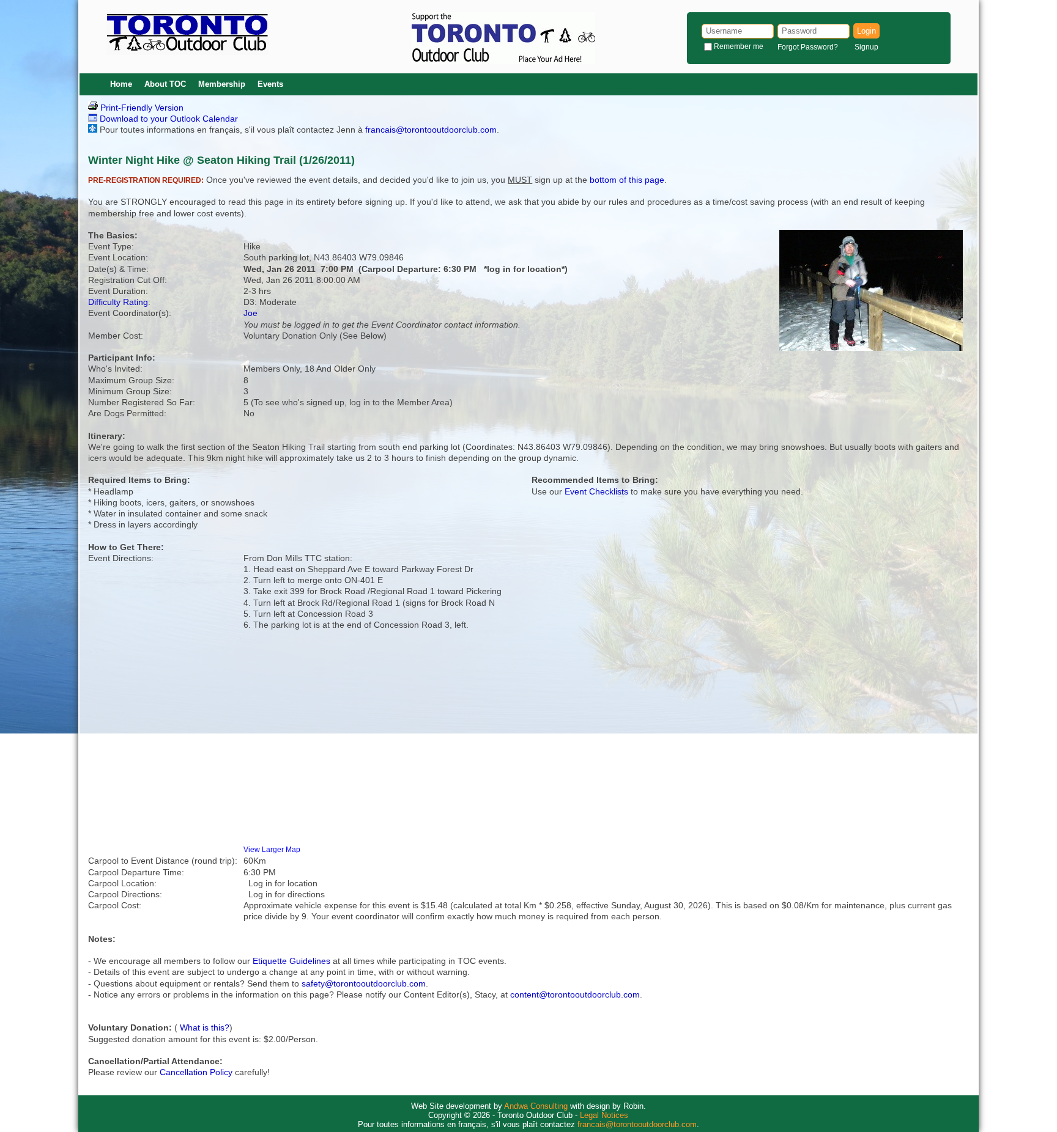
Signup (866, 47)
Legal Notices (604, 1115)
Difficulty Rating (118, 302)
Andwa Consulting (536, 1106)
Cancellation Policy (196, 1072)
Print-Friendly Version (141, 107)
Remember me (738, 46)
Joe (250, 313)
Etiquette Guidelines (291, 961)
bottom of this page (627, 180)
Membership (221, 84)
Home (121, 84)
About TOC (165, 84)
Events (270, 84)
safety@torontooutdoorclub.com (364, 983)
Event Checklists (596, 491)
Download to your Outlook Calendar (167, 118)
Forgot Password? (807, 47)
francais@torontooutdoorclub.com (431, 129)
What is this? (204, 1027)
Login (866, 30)
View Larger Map (271, 849)
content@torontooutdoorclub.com (575, 994)
